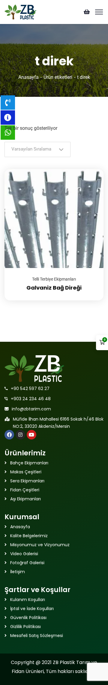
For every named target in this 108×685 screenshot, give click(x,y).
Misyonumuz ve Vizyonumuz (40, 545)
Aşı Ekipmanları (25, 499)
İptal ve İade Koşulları (32, 609)
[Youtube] (31, 434)
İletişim (17, 572)
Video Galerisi (24, 554)
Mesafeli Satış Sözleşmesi (36, 636)
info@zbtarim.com (31, 409)
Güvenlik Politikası (28, 618)
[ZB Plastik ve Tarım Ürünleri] (20, 11)
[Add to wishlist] (92, 184)
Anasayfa (28, 77)
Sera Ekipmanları (27, 481)
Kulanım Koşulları (27, 600)
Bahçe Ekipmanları (29, 463)
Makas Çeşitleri (25, 472)
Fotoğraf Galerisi (27, 563)
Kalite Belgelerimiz (29, 536)
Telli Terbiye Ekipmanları (54, 279)
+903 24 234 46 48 (31, 399)
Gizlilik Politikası (25, 627)
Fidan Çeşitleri (24, 490)
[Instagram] (20, 434)
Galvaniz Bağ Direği (54, 287)
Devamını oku (92, 169)
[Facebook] (9, 434)
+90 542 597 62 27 (30, 389)
